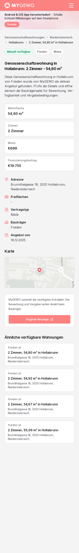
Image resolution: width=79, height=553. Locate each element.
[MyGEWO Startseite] (19, 5)
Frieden (42, 51)
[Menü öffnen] (71, 5)
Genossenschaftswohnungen (24, 37)
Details (12, 24)
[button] (39, 269)
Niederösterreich (61, 37)
